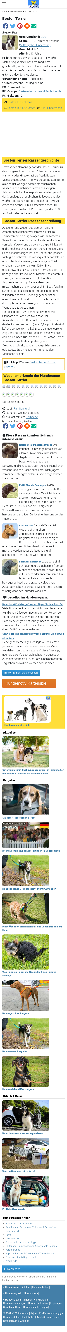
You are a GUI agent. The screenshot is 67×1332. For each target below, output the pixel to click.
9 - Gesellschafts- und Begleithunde (40, 91)
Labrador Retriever (30, 561)
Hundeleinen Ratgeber (15, 1051)
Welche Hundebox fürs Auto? (18, 1171)
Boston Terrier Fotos (19, 102)
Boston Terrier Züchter (21, 108)
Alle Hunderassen (51, 108)
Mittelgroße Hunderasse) (35, 45)
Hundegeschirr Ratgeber (16, 1013)
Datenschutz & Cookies (16, 1321)
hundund (24, 1313)
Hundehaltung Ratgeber (18, 1299)
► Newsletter (12, 1269)
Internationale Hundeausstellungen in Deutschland (31, 850)
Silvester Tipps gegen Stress (19, 817)
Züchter (26, 1287)
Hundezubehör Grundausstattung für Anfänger (29, 888)
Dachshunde (12, 1238)
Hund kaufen (41, 1299)
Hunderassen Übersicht (17, 725)
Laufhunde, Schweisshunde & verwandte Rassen (31, 1246)
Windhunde (11, 1261)
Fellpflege (32, 417)
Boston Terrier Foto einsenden (21, 672)
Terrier (8, 1234)
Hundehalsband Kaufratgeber (19, 1089)
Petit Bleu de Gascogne (32, 485)
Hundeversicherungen (35, 1307)
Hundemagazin (13, 1293)
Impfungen (56, 1303)
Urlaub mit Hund (12, 1307)
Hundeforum (31, 1293)
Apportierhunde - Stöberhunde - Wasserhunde (29, 1253)
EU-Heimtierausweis (13, 1209)
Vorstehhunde (12, 1249)
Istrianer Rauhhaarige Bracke (35, 444)
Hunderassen (16, 11)
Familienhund (22, 408)
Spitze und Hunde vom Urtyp (20, 1242)
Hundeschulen (40, 1287)
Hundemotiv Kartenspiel (26, 683)
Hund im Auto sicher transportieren (22, 1133)
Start (4, 11)
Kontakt (40, 1317)
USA (43, 36)
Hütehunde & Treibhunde (18, 1223)
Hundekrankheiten (38, 1303)
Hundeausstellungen (14, 1303)
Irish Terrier (26, 525)
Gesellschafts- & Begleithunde (21, 1257)
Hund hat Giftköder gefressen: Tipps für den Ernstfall (32, 604)
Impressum (53, 1317)
